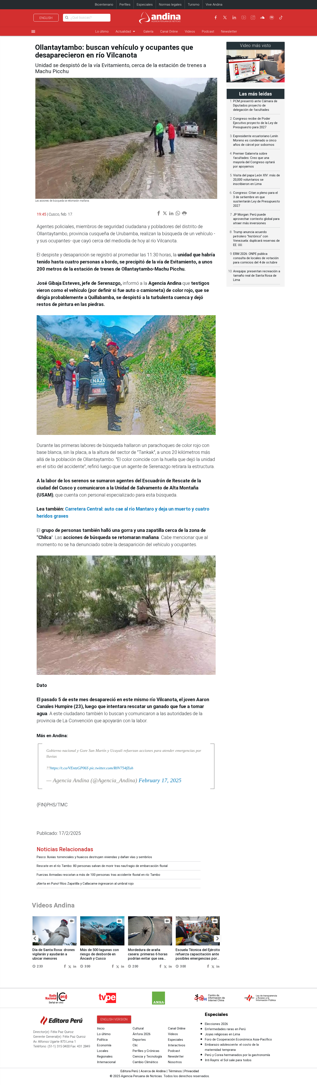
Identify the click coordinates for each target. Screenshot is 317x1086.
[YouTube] (243, 17)
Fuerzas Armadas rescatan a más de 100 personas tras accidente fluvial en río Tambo (98, 875)
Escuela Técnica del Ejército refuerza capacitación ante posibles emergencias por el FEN (198, 956)
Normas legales (170, 4)
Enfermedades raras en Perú (225, 1029)
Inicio (101, 1028)
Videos (190, 31)
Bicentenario (104, 4)
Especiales (145, 4)
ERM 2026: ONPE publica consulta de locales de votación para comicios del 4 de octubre (256, 258)
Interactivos (176, 1045)
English (46, 18)
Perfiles (124, 4)
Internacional (106, 1062)
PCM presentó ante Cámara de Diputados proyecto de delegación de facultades (255, 105)
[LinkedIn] (234, 17)
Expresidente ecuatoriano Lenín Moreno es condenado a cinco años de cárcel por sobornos (255, 140)
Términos (175, 1071)
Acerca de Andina (153, 1071)
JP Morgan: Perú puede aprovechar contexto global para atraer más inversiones (256, 219)
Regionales (105, 1056)
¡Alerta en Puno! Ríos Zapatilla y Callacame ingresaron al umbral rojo (85, 883)
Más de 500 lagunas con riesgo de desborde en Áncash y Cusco (99, 954)
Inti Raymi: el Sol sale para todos (228, 1060)
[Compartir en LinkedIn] (75, 966)
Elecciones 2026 (216, 1024)
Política (102, 1040)
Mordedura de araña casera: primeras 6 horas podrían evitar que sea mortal (148, 956)
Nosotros (175, 1062)
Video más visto (255, 45)
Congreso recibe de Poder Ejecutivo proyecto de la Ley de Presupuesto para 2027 (255, 123)
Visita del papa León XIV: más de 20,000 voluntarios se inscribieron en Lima (256, 179)
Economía (104, 1045)
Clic (135, 1045)
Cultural (138, 1028)
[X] (225, 17)
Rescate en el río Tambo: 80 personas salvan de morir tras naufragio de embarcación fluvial (102, 866)
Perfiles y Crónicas (146, 1051)
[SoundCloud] (262, 17)
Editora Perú (129, 1071)
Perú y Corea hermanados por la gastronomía (237, 1055)
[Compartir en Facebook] (65, 966)
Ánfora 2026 (142, 1034)
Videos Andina (53, 905)
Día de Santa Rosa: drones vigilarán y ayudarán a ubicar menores (53, 954)
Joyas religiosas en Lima (222, 1034)
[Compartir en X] (70, 966)
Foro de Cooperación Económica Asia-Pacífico (238, 1039)
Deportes (139, 1040)
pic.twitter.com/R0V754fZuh (111, 768)
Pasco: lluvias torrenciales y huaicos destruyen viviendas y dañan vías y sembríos (94, 857)
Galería (148, 31)
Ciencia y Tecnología (147, 1056)
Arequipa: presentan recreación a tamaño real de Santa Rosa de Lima (256, 275)
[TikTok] (281, 17)
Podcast (208, 31)
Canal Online (169, 31)
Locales (102, 1051)
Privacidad (191, 1071)
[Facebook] (215, 17)
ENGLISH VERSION (114, 1019)
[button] (34, 938)
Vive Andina (214, 4)
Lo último (102, 31)
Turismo (193, 4)
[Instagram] (253, 17)
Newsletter (229, 31)
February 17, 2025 (160, 780)
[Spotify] (271, 17)
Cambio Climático (145, 1062)
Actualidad (126, 31)
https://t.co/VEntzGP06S (69, 768)
